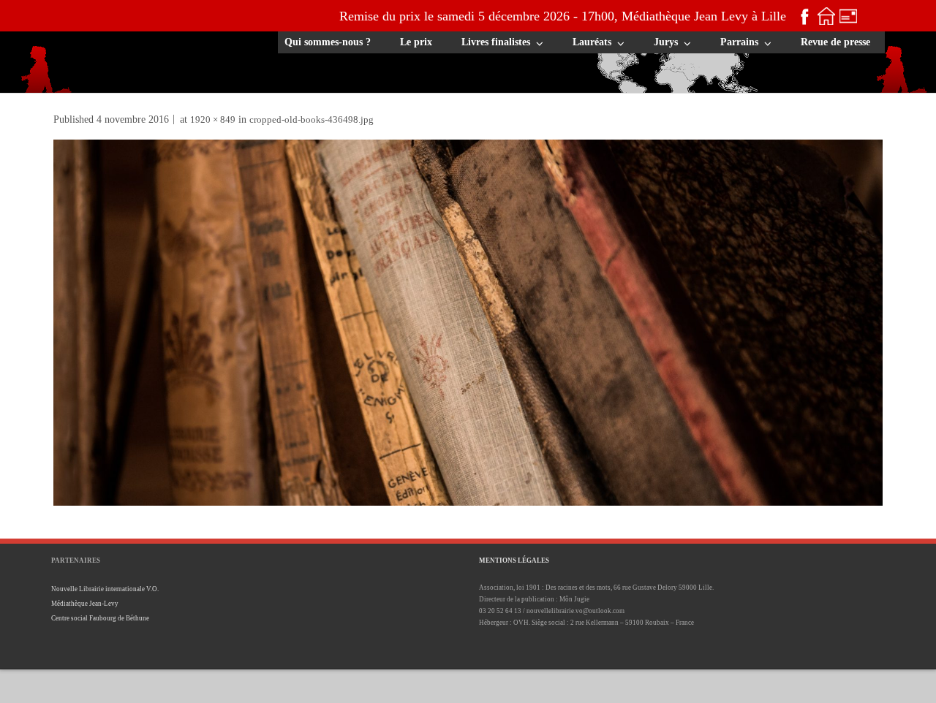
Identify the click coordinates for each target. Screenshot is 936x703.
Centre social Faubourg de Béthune (100, 618)
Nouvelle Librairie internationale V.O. (105, 589)
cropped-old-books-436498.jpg (311, 119)
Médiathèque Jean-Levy (84, 603)
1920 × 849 (212, 119)
